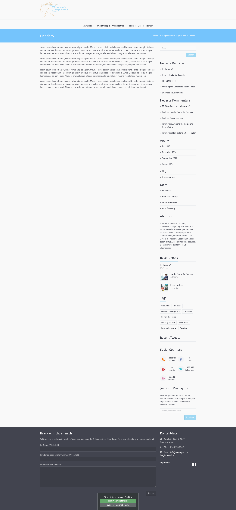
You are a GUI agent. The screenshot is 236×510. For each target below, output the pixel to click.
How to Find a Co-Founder (173, 75)
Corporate (188, 311)
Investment (184, 322)
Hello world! (167, 69)
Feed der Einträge (170, 197)
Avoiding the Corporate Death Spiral (178, 87)
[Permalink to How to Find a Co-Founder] (164, 276)
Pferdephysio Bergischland (175, 36)
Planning (183, 328)
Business (177, 306)
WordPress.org (168, 208)
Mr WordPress (168, 106)
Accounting (165, 306)
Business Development (172, 93)
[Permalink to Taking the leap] (164, 287)
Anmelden (166, 190)
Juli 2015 (166, 146)
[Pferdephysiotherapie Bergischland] (54, 10)
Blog (164, 171)
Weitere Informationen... (118, 505)
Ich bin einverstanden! (118, 501)
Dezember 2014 (169, 152)
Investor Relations (168, 328)
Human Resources (168, 317)
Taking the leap (169, 81)
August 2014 (167, 164)
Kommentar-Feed (170, 202)
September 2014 (169, 158)
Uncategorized (168, 177)
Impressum (165, 463)
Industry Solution (168, 322)
